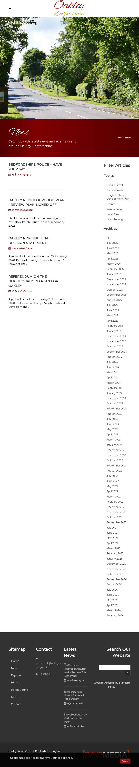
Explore (16, 675)
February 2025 (115, 325)
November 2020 (116, 569)
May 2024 (112, 372)
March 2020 (114, 610)
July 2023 (112, 418)
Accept (125, 761)
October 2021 (115, 517)
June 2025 (113, 310)
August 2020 (114, 584)
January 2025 (114, 331)
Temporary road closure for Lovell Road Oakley (74, 695)
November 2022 (116, 455)
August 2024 (114, 356)
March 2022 (114, 496)
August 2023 (114, 413)
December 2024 (116, 336)
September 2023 (117, 408)
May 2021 (112, 538)
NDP (14, 696)
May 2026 (112, 253)
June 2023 (113, 424)
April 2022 (112, 491)
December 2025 (116, 279)
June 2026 (113, 248)
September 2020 (117, 579)
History (15, 682)
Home (119, 137)
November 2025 (116, 284)
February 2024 (115, 387)
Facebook (45, 673)
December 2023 (116, 398)
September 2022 (117, 465)
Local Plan (113, 214)
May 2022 (112, 486)
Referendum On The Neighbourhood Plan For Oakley (33, 281)
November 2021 (116, 512)
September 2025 (116, 294)
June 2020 (113, 594)
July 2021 (112, 527)
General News (115, 190)
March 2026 (114, 263)
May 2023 (112, 429)
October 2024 (115, 346)
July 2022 (112, 475)
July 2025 (112, 305)
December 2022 (116, 450)
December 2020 (116, 563)
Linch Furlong (115, 219)
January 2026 (114, 274)
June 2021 (112, 532)
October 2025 (115, 289)
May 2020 (112, 600)
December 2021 (116, 507)
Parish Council (20, 689)
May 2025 (112, 315)
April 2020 (112, 605)
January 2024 (114, 393)
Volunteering (114, 209)
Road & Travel (115, 185)
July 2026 (112, 243)
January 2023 (114, 444)
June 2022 (113, 481)
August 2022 (114, 470)
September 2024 (117, 351)
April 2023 (112, 434)
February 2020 (115, 615)
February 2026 (115, 269)
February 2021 (115, 553)
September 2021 (116, 522)
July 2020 (112, 589)
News (14, 668)
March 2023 (114, 439)
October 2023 (115, 403)
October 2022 (115, 460)
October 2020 (115, 574)
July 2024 (112, 362)
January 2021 (114, 558)
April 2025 (112, 320)
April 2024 (112, 377)
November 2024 (116, 341)
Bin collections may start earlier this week (75, 718)
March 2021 (113, 548)
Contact (16, 704)
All (108, 237)
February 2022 (115, 501)
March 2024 (114, 382)
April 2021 (112, 543)
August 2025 (114, 300)
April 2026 (112, 258)
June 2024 (113, 367)
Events (111, 204)
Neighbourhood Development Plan (118, 197)
